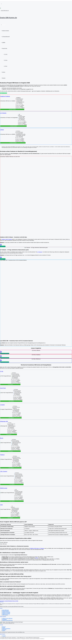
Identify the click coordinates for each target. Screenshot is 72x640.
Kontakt (3, 627)
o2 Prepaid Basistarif (6, 36)
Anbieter (3, 72)
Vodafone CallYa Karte (34, 548)
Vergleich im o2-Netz (6, 613)
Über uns (4, 626)
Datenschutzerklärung (6, 628)
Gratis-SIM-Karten (5, 610)
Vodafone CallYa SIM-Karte (7, 618)
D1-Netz (5, 54)
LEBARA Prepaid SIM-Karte (7, 620)
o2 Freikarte (4, 619)
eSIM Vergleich (5, 614)
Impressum (4, 629)
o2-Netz (5, 66)
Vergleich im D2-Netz (6, 612)
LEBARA (3, 42)
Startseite (4, 24)
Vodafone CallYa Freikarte (7, 239)
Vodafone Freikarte (5, 30)
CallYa (36, 557)
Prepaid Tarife (4, 48)
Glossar (3, 630)
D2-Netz (5, 60)
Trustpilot (4, 635)
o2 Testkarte (39, 251)
